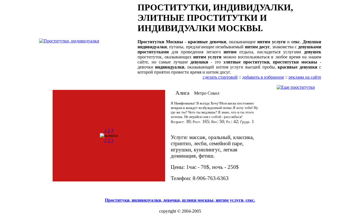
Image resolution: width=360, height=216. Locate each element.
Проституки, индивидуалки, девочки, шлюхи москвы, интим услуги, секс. (180, 200)
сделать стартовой (220, 77)
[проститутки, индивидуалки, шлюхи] (296, 87)
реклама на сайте (305, 77)
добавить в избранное (263, 77)
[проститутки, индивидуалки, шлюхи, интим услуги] (69, 40)
